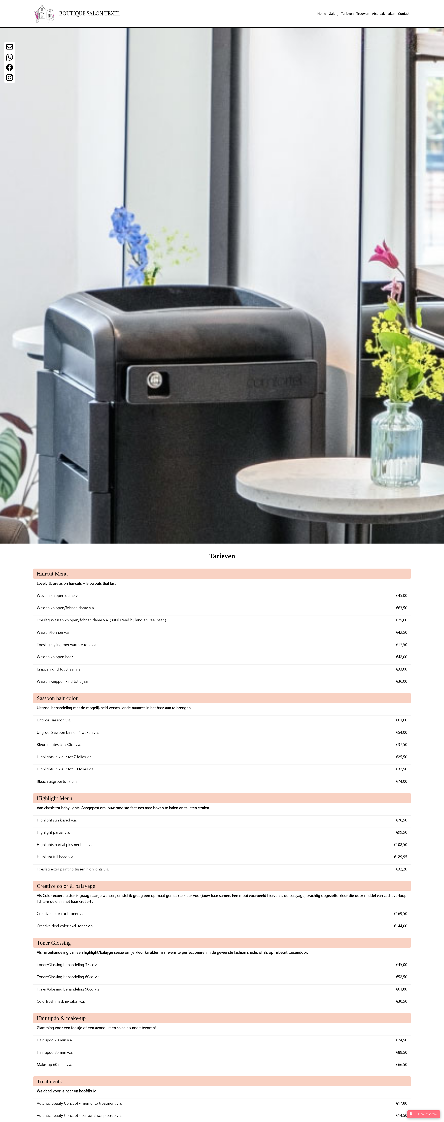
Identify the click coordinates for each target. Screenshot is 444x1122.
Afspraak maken (383, 13)
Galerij (333, 13)
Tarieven (347, 13)
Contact (403, 13)
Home (321, 13)
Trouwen (362, 13)
